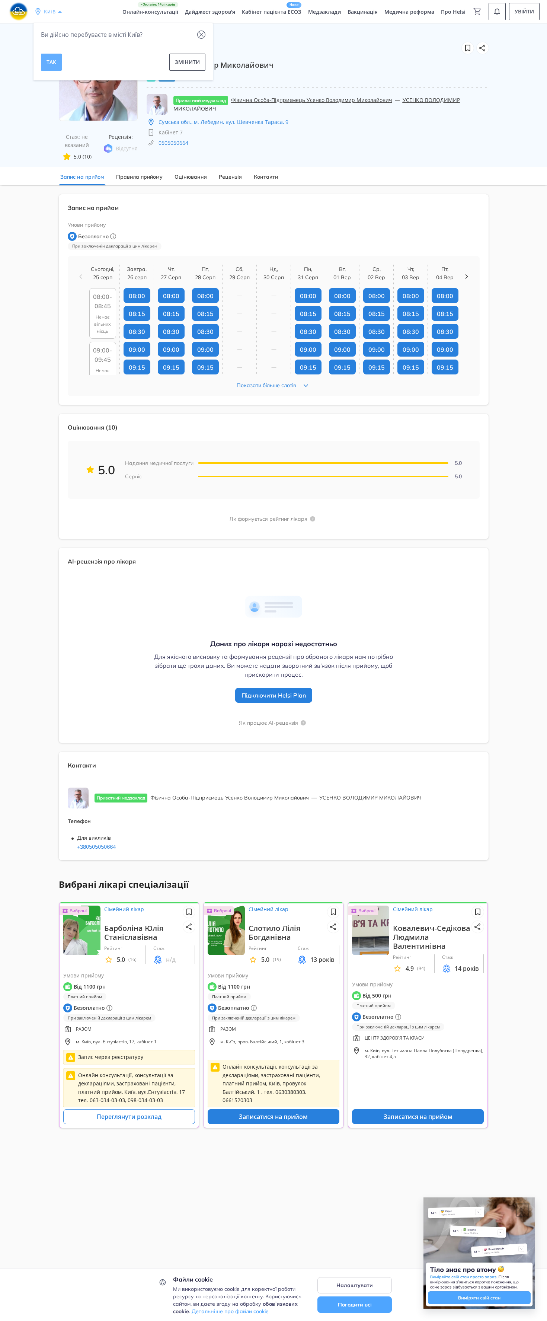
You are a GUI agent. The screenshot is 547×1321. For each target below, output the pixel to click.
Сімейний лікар (124, 909)
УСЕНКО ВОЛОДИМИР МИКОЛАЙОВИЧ (370, 797)
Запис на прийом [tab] (82, 176)
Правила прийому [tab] (139, 176)
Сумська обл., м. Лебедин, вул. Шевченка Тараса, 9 (223, 121)
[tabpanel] (273, 531)
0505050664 (173, 142)
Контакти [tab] (266, 176)
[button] (483, 48)
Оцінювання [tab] (191, 176)
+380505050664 (96, 846)
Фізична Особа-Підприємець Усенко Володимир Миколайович (311, 99)
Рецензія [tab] (230, 176)
